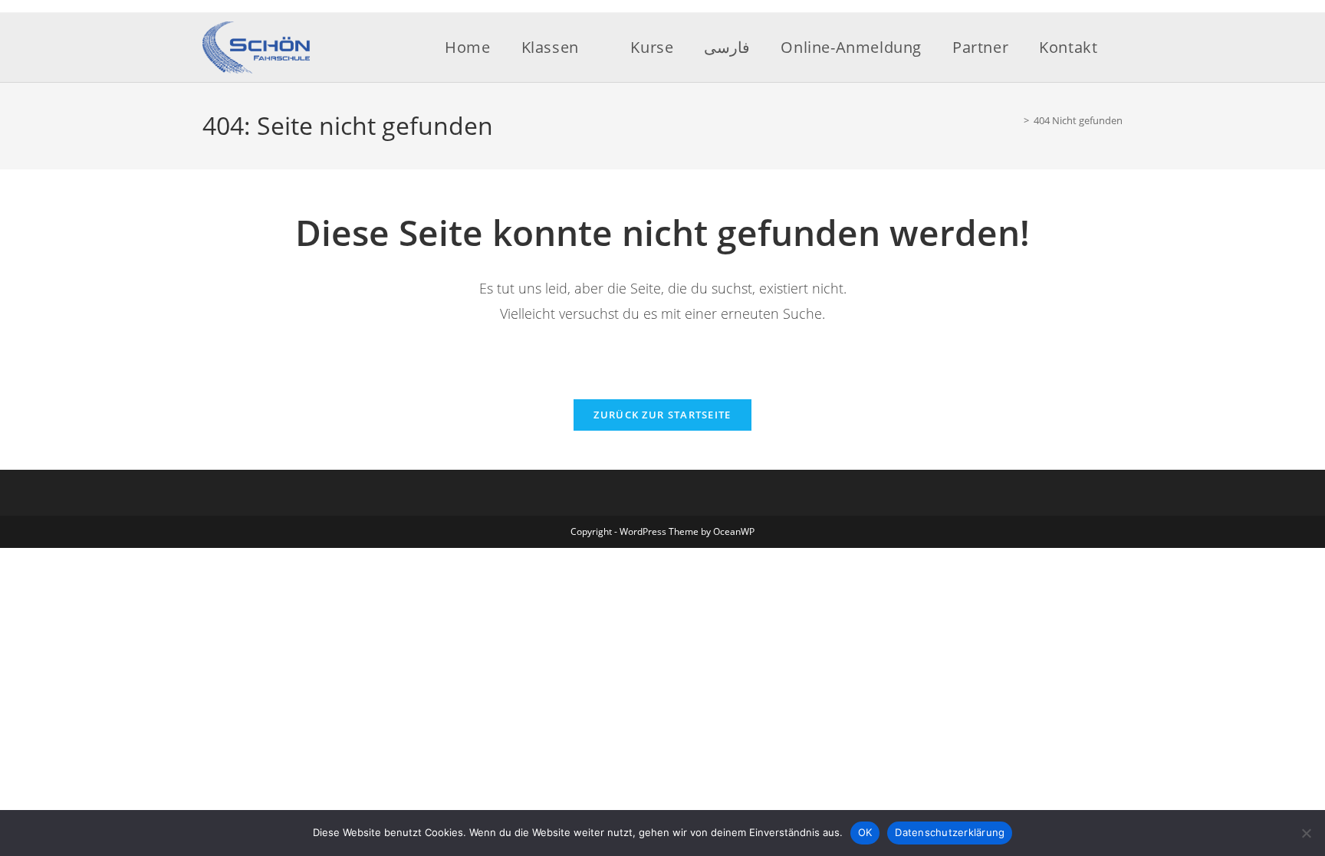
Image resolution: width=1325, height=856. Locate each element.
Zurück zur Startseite (662, 414)
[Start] (1015, 120)
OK (865, 832)
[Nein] (1305, 833)
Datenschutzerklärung (949, 832)
